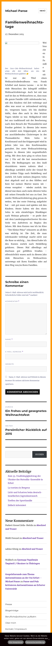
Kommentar (12, 301)
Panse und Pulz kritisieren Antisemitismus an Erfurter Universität (25, 585)
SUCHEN (39, 454)
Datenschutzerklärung (35, 642)
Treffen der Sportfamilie (20, 500)
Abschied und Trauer (33, 538)
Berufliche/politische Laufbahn (20, 616)
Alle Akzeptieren (15, 642)
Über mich (10, 623)
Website (9, 364)
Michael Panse (16, 11)
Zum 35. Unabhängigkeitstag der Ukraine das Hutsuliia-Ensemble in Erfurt (25, 479)
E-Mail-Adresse (14, 352)
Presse (8, 604)
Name (9, 339)
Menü (42, 11)
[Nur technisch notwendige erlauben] (49, 639)
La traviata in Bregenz (19, 487)
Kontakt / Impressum (16, 629)
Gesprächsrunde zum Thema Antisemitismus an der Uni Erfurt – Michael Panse (23, 578)
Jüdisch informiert (17, 505)
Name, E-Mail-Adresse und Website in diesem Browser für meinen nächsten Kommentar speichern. (25, 380)
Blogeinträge (11, 610)
